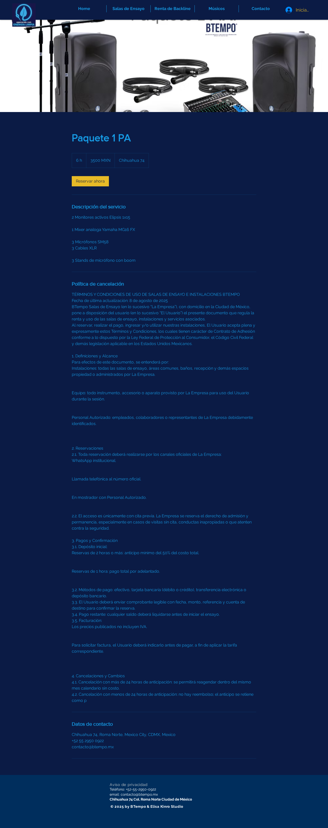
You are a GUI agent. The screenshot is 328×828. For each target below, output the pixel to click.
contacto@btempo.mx (139, 794)
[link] (90, 181)
